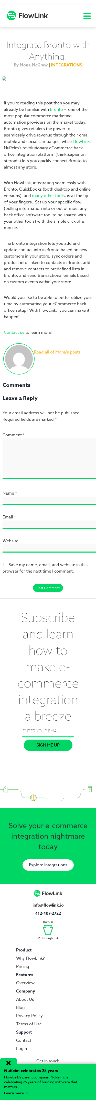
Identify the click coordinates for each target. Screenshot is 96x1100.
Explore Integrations (48, 865)
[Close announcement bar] (8, 1063)
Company (25, 991)
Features (24, 975)
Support (24, 1032)
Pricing (22, 967)
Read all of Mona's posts (57, 352)
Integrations (66, 65)
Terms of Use (29, 1024)
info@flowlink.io (48, 905)
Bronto (56, 109)
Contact (23, 1040)
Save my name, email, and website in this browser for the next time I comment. (45, 568)
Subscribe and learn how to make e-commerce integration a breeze (48, 666)
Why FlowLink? (30, 958)
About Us (25, 999)
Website (10, 541)
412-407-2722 (48, 913)
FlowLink (81, 142)
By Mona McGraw (31, 65)
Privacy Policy (29, 1016)
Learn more (14, 1093)
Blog (20, 1008)
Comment (14, 435)
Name (10, 493)
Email (9, 517)
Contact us (14, 332)
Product (24, 950)
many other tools (48, 196)
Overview (25, 983)
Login (21, 1049)
